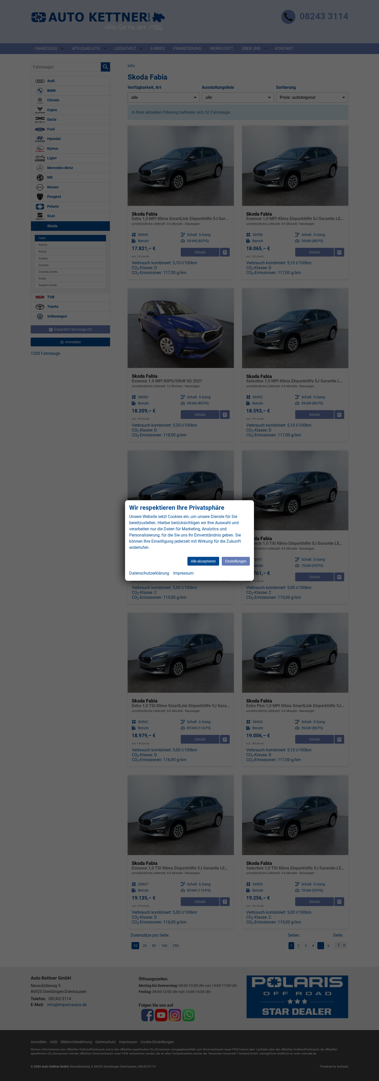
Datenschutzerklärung (149, 573)
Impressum (183, 573)
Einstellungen (235, 561)
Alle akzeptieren (203, 561)
